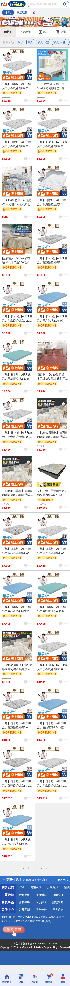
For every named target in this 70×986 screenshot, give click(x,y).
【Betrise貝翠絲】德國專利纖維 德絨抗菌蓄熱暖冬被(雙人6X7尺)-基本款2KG (52, 434)
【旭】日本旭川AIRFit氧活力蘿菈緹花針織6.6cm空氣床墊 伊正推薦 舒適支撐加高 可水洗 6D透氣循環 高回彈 (17, 725)
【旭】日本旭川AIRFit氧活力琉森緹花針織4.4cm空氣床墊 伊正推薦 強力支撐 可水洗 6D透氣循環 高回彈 (52, 551)
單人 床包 (59, 42)
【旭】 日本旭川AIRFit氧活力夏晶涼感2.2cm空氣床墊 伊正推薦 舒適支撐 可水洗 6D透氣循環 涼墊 (52, 318)
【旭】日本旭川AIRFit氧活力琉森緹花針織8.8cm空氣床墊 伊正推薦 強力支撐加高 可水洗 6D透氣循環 (52, 783)
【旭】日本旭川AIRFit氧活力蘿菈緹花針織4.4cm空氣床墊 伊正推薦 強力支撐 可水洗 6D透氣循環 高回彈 (17, 551)
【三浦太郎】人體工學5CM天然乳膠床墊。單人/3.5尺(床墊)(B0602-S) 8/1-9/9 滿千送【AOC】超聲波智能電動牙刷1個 (52, 86)
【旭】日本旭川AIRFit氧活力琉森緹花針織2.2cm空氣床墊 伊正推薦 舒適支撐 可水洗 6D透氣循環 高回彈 (17, 86)
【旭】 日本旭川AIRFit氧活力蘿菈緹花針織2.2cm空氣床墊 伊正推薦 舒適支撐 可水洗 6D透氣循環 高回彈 (52, 260)
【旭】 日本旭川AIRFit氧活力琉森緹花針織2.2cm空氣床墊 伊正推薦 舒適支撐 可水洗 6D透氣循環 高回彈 (52, 144)
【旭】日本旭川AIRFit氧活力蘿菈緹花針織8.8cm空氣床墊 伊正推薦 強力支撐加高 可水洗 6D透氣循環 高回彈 (17, 783)
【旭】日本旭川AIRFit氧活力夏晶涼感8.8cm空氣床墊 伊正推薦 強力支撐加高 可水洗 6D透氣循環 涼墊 (17, 841)
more (62, 879)
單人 (30, 42)
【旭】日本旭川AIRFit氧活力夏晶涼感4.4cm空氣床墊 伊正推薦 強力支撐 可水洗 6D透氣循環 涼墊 (17, 609)
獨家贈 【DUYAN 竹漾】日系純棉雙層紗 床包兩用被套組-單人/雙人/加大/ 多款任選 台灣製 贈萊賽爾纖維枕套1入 (52, 376)
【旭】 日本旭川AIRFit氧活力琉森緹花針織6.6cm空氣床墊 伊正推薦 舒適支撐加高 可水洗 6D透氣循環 (52, 667)
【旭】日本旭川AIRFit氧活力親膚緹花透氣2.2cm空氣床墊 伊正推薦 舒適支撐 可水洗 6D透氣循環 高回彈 (52, 202)
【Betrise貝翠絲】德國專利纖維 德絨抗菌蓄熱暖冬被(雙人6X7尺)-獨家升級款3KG (17, 493)
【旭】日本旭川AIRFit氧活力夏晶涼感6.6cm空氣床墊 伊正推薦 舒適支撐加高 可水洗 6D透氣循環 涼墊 (52, 725)
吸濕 (20, 42)
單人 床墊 (43, 42)
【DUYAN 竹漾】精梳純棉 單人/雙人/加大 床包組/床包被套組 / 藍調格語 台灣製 (17, 202)
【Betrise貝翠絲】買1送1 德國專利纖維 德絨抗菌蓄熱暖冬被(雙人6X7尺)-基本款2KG (17, 667)
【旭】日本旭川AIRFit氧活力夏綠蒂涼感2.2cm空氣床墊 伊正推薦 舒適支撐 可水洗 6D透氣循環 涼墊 (17, 376)
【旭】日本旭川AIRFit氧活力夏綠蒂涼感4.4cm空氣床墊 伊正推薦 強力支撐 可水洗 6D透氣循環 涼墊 (52, 609)
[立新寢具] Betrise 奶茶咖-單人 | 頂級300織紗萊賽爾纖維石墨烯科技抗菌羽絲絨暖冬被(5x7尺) (17, 260)
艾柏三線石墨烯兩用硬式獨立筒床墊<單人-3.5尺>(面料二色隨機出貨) (52, 493)
